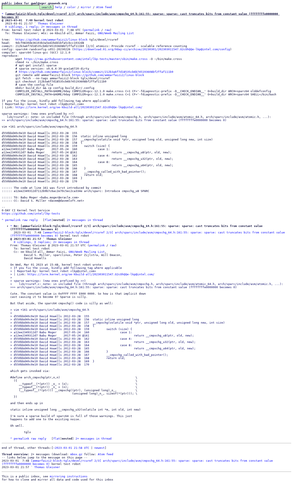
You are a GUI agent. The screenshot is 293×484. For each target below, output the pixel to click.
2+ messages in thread (85, 220)
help (58, 7)
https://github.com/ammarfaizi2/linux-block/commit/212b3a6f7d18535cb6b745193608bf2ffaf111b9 (96, 71)
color (71, 7)
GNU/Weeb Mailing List (116, 33)
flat (48, 220)
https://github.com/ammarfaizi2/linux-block (51, 39)
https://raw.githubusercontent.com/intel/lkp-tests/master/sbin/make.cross (86, 59)
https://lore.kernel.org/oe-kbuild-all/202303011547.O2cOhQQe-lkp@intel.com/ (78, 107)
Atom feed (104, 7)
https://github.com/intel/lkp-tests (31, 213)
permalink (92, 30)
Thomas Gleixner (50, 23)
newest (99, 447)
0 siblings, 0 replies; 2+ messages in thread (51, 242)
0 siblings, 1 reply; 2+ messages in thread (41, 26)
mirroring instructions (69, 476)
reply (33, 220)
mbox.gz (76, 454)
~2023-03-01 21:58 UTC (71, 447)
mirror (86, 7)
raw (107, 30)
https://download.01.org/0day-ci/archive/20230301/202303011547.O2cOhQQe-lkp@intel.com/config (152, 49)
